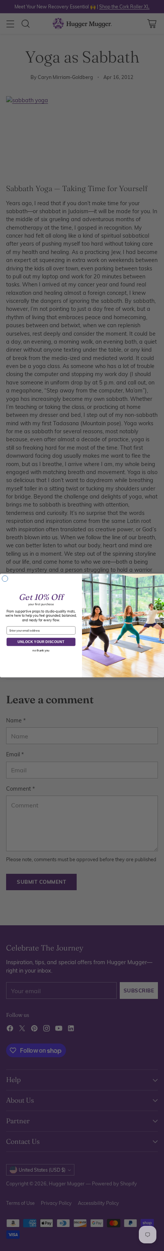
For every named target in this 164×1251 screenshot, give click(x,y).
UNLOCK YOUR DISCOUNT (41, 642)
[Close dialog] (5, 578)
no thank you (40, 650)
